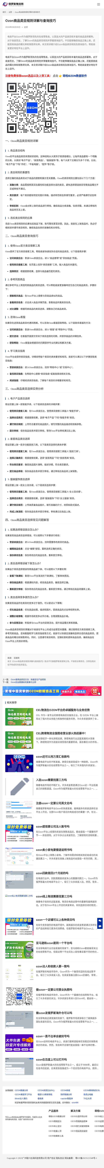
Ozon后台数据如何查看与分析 (23, 682)
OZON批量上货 (55, 1131)
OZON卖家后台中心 (46, 1090)
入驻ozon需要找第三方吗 (51, 780)
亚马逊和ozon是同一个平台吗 (54, 943)
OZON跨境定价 (55, 1121)
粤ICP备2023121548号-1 (86, 1158)
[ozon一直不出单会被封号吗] (19, 1043)
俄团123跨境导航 (45, 1094)
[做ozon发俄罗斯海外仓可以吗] (19, 1019)
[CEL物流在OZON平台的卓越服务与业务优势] (19, 717)
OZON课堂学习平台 (23, 1094)
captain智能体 (67, 1098)
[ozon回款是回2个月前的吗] (19, 880)
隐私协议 (60, 1158)
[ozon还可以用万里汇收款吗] (19, 763)
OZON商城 (65, 1090)
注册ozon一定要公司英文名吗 (54, 803)
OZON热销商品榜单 (79, 1121)
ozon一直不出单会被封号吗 (52, 1036)
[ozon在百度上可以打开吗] (19, 1066)
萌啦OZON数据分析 (57, 1116)
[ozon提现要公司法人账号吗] (19, 833)
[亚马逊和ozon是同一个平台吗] (19, 950)
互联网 (16, 658)
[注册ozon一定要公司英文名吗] (19, 810)
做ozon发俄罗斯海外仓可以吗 (54, 1013)
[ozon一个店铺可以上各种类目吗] (19, 926)
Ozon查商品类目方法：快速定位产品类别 (28, 679)
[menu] (98, 4)
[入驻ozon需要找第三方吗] (19, 786)
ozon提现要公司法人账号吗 (52, 826)
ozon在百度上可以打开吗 (51, 1059)
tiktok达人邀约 (21, 1098)
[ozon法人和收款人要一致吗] (19, 973)
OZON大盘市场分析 (79, 1116)
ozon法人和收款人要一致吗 (52, 966)
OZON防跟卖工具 (56, 1136)
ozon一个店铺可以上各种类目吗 (55, 919)
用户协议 (51, 1158)
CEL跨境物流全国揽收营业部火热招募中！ (61, 733)
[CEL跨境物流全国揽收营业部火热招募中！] (19, 740)
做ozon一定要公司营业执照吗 (54, 989)
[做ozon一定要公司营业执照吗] (19, 996)
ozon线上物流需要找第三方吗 (54, 896)
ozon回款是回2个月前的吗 (52, 873)
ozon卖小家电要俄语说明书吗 (54, 850)
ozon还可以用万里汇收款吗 (52, 756)
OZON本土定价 (55, 1126)
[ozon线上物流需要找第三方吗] (19, 903)
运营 (26, 27)
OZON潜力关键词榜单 (80, 1126)
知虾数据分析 (66, 1094)
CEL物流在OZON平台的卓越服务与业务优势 (63, 710)
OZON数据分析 (21, 1090)
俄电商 (40, 1098)
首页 (4, 12)
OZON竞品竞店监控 (79, 1131)
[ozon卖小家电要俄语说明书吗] (19, 856)
